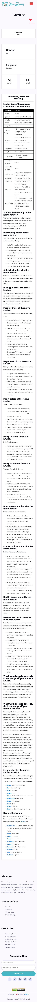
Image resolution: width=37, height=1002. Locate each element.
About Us (8, 907)
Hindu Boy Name (10, 944)
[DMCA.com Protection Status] (18, 989)
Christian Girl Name (11, 942)
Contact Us (8, 909)
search (23, 821)
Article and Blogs (10, 915)
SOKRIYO (26, 994)
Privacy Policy (9, 912)
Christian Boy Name (11, 939)
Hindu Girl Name (10, 947)
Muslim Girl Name (10, 936)
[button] (30, 3)
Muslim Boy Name (10, 934)
